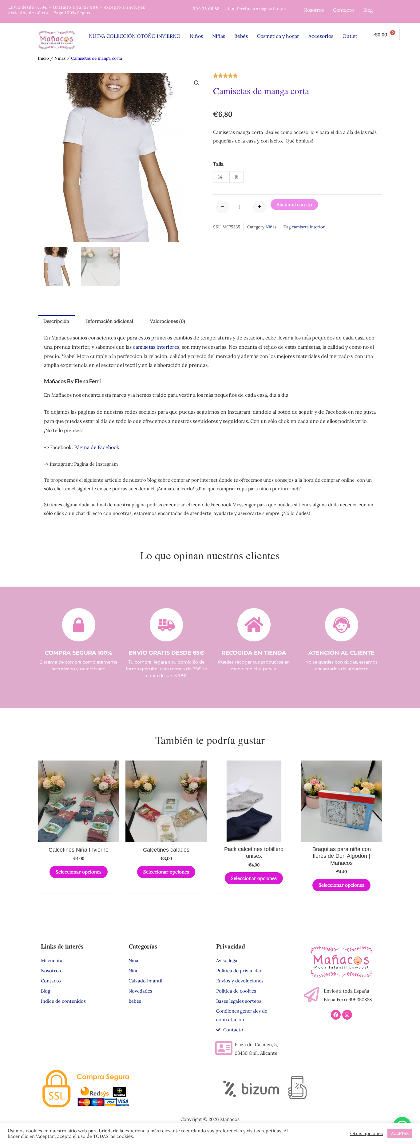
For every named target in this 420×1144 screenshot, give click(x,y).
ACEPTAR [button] (400, 1133)
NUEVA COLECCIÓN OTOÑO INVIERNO (134, 36)
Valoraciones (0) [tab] (167, 321)
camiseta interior (308, 227)
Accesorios (320, 36)
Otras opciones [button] (366, 1133)
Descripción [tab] (56, 321)
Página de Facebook (96, 447)
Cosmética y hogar (278, 36)
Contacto (343, 10)
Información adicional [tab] (109, 321)
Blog (368, 10)
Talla (218, 164)
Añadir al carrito (294, 204)
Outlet (350, 36)
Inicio (43, 58)
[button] (196, 83)
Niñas (218, 36)
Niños (196, 36)
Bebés (241, 36)
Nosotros (313, 10)
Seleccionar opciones (78, 872)
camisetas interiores (156, 347)
